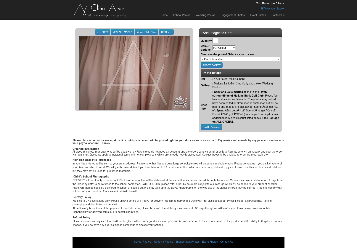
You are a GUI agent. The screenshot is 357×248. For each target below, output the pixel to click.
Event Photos (258, 15)
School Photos (181, 15)
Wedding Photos (205, 15)
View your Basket (273, 8)
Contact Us (277, 15)
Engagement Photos (233, 15)
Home (164, 15)
